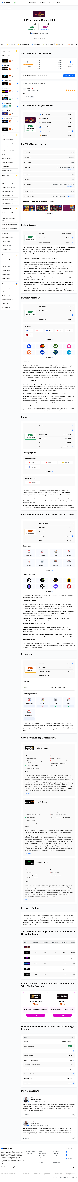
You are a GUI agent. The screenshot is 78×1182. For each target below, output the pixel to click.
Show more (48, 213)
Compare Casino (49, 44)
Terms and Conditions (30, 1151)
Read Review (28, 793)
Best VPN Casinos (56, 1157)
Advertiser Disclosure (44, 1157)
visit (35, 1015)
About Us (41, 1151)
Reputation (12, 44)
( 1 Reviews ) (44, 29)
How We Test (74, 44)
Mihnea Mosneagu (36, 33)
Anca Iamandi (34, 1123)
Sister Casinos (61, 44)
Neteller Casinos (56, 1155)
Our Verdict (37, 44)
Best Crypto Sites (56, 1162)
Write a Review (69, 75)
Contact (41, 1162)
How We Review (42, 1153)
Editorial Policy (42, 1155)
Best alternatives (24, 44)
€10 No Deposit (56, 1151)
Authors (41, 1160)
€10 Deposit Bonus (57, 1160)
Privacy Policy (29, 1153)
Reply (32, 96)
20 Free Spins (55, 1153)
